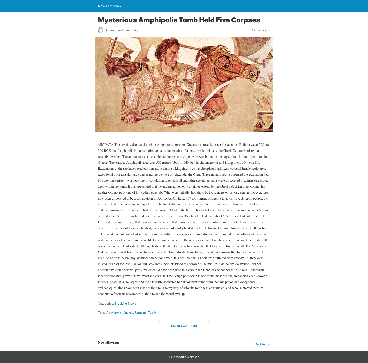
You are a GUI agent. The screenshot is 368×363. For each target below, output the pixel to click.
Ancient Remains (134, 312)
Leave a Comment (184, 325)
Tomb (152, 312)
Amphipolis (114, 312)
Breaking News (125, 303)
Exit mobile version (184, 357)
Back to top (262, 344)
